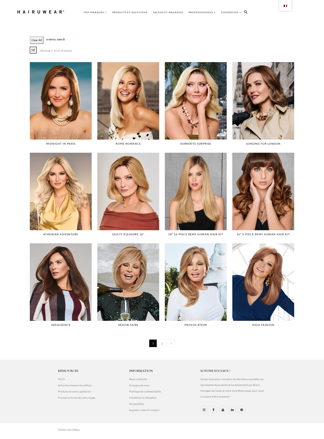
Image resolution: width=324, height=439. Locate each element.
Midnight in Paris (61, 143)
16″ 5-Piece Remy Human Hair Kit (263, 234)
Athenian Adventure (60, 234)
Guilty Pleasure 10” (128, 234)
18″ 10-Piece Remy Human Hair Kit (195, 234)
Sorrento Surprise (195, 143)
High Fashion (263, 324)
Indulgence (60, 324)
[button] (246, 12)
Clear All (37, 40)
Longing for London (263, 143)
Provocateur (195, 324)
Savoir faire (128, 324)
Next (171, 343)
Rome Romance (128, 143)
